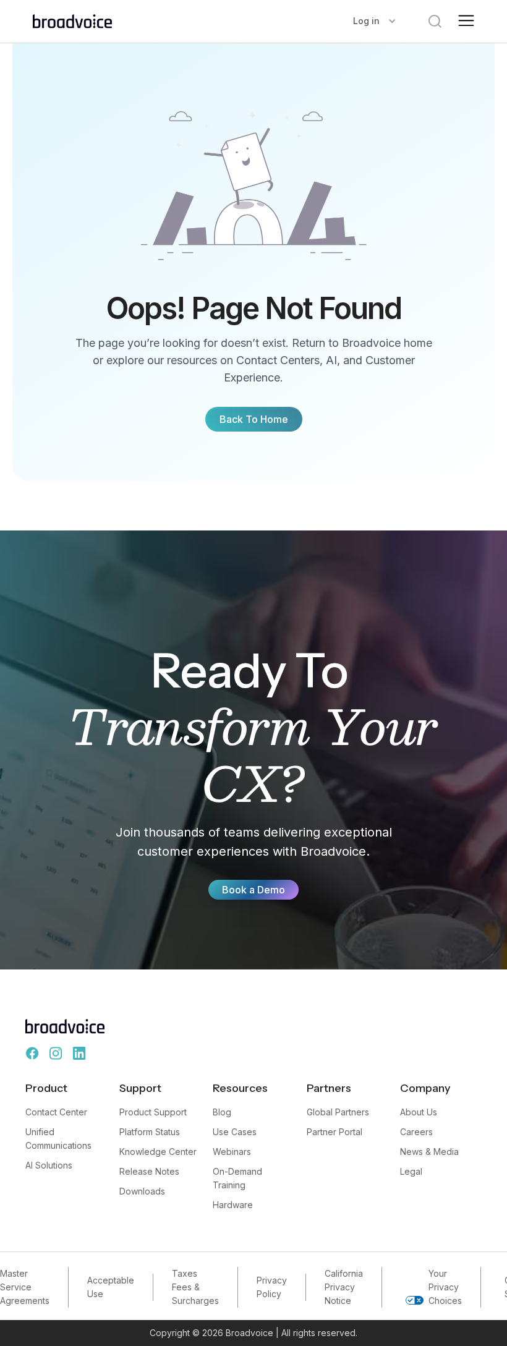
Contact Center (56, 1112)
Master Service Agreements (24, 1287)
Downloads (142, 1191)
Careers (416, 1132)
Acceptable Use (110, 1287)
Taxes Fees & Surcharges (195, 1287)
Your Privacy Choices (445, 1287)
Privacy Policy (272, 1287)
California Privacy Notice (344, 1287)
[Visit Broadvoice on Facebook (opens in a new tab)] (32, 1053)
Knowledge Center (158, 1151)
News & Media (429, 1151)
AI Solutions (48, 1165)
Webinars (232, 1151)
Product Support (153, 1112)
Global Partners (338, 1112)
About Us (418, 1112)
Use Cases (235, 1132)
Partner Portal (334, 1132)
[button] (374, 21)
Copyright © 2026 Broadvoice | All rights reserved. (253, 1332)
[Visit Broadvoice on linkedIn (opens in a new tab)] (79, 1053)
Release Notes (149, 1171)
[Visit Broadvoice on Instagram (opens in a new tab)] (55, 1053)
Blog (222, 1112)
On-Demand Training (237, 1178)
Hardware (233, 1204)
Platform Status (149, 1132)
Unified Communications (58, 1139)
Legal (411, 1171)
